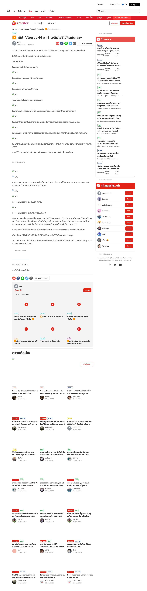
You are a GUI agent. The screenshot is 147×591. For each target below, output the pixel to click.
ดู (14, 11)
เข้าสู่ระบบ (134, 4)
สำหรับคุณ (22, 17)
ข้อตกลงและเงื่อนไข (103, 258)
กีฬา (32, 17)
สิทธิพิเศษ (21, 11)
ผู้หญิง (99, 17)
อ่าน (30, 11)
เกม (36, 11)
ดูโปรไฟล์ (17, 290)
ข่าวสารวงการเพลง (65, 17)
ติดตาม (87, 290)
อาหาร (79, 17)
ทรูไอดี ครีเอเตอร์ (121, 17)
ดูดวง (108, 17)
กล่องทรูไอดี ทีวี (114, 4)
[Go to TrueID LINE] (120, 264)
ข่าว (40, 17)
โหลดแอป (101, 4)
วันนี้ (8, 11)
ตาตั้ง (43, 11)
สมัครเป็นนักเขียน (127, 23)
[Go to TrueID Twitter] (115, 264)
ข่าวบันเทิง (49, 17)
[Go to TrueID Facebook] (110, 264)
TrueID (13, 4)
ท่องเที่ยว (89, 17)
